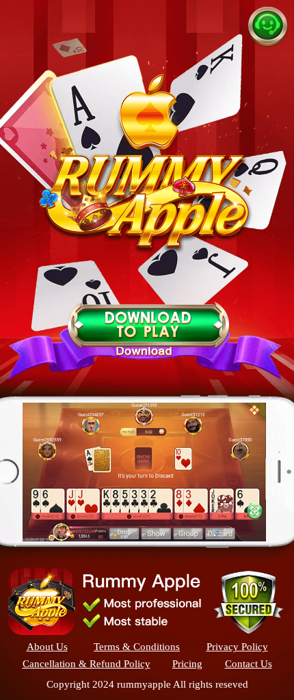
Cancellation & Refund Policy (86, 664)
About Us (47, 647)
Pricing (187, 664)
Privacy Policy (237, 647)
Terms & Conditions (137, 647)
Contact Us (248, 664)
